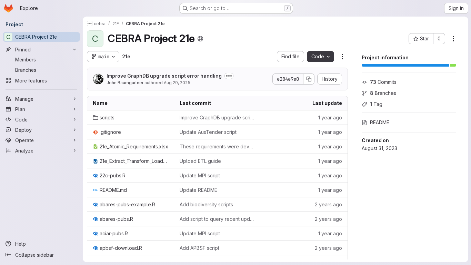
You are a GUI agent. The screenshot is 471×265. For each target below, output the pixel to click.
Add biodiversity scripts (206, 204)
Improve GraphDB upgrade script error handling (164, 76)
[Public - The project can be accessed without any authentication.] (200, 38)
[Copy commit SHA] (308, 79)
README (379, 122)
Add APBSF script (199, 248)
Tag (376, 104)
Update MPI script (200, 175)
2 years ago (328, 204)
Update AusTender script (208, 132)
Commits (383, 82)
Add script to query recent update (217, 219)
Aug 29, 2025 (177, 82)
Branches (383, 93)
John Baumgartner (125, 82)
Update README (198, 190)
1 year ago (330, 117)
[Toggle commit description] (228, 76)
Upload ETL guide (200, 161)
